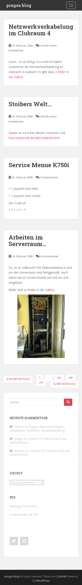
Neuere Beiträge (19, 379)
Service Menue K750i (39, 165)
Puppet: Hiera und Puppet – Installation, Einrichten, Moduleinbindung (38, 428)
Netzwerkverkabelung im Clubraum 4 (41, 30)
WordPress (42, 580)
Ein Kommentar (48, 256)
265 (59, 378)
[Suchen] (68, 402)
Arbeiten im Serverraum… (27, 240)
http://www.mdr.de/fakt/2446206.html (34, 138)
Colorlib (61, 576)
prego (19, 439)
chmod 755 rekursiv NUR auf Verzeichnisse (38, 441)
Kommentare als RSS (24, 514)
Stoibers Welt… (30, 104)
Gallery (49, 290)
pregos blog (18, 5)
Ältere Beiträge (63, 384)
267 (41, 382)
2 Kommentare (48, 177)
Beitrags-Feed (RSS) (23, 506)
